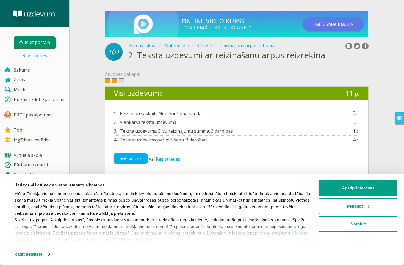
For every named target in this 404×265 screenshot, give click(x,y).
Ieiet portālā (131, 158)
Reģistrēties (35, 55)
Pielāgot (355, 206)
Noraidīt (358, 224)
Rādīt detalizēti (28, 254)
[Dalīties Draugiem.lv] (348, 46)
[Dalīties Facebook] (365, 46)
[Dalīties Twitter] (357, 46)
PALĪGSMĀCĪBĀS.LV (333, 24)
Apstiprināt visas (358, 188)
